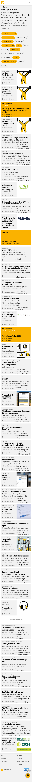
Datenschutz (20, 758)
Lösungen (4, 761)
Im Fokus (3, 758)
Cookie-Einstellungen (23, 761)
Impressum (20, 755)
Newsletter (20, 765)
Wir (2, 755)
